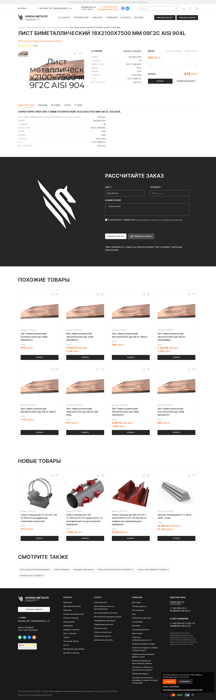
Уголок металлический (73, 614)
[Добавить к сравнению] (75, 53)
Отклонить (184, 681)
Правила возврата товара (143, 644)
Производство (81, 18)
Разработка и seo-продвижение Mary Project (35, 695)
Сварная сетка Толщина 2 (32, 576)
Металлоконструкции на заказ (107, 617)
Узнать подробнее (171, 686)
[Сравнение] (183, 8)
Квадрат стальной (71, 629)
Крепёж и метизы (71, 653)
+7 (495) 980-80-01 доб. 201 (182, 623)
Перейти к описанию (132, 51)
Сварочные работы (102, 636)
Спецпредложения (140, 629)
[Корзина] (196, 8)
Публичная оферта (140, 674)
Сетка (66, 645)
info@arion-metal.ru (108, 10)
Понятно (169, 681)
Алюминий (68, 626)
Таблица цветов (139, 606)
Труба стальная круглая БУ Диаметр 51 (116, 570)
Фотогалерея (138, 610)
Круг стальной (69, 633)
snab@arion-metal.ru (180, 626)
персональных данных (146, 219)
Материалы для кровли (73, 649)
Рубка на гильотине (103, 632)
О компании (111, 18)
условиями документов (171, 219)
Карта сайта (137, 633)
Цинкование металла (103, 640)
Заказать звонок (187, 18)
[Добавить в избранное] (80, 53)
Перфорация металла (103, 624)
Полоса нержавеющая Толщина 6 (153, 570)
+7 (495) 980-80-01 (109, 7)
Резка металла (100, 628)
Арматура (67, 602)
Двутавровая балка (72, 606)
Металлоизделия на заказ (105, 613)
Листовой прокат (71, 641)
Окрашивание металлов (104, 620)
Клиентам (97, 18)
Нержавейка (69, 622)
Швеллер (67, 610)
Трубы (66, 637)
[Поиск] (177, 8)
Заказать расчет (165, 18)
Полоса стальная (70, 618)
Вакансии (136, 626)
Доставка (139, 18)
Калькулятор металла (141, 618)
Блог (134, 614)
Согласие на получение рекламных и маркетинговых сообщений (145, 680)
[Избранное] (190, 8)
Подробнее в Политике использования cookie (182, 690)
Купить (39, 357)
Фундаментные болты (83, 570)
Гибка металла (100, 602)
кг (150, 64)
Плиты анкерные (61, 570)
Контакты (125, 18)
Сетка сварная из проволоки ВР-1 (35, 570)
